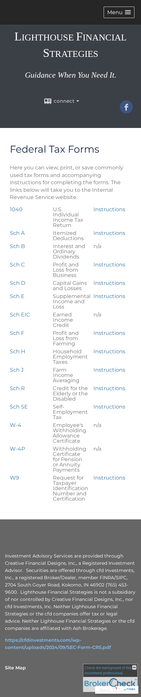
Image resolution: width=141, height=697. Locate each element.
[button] (119, 12)
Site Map (15, 668)
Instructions (109, 209)
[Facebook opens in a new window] (126, 111)
